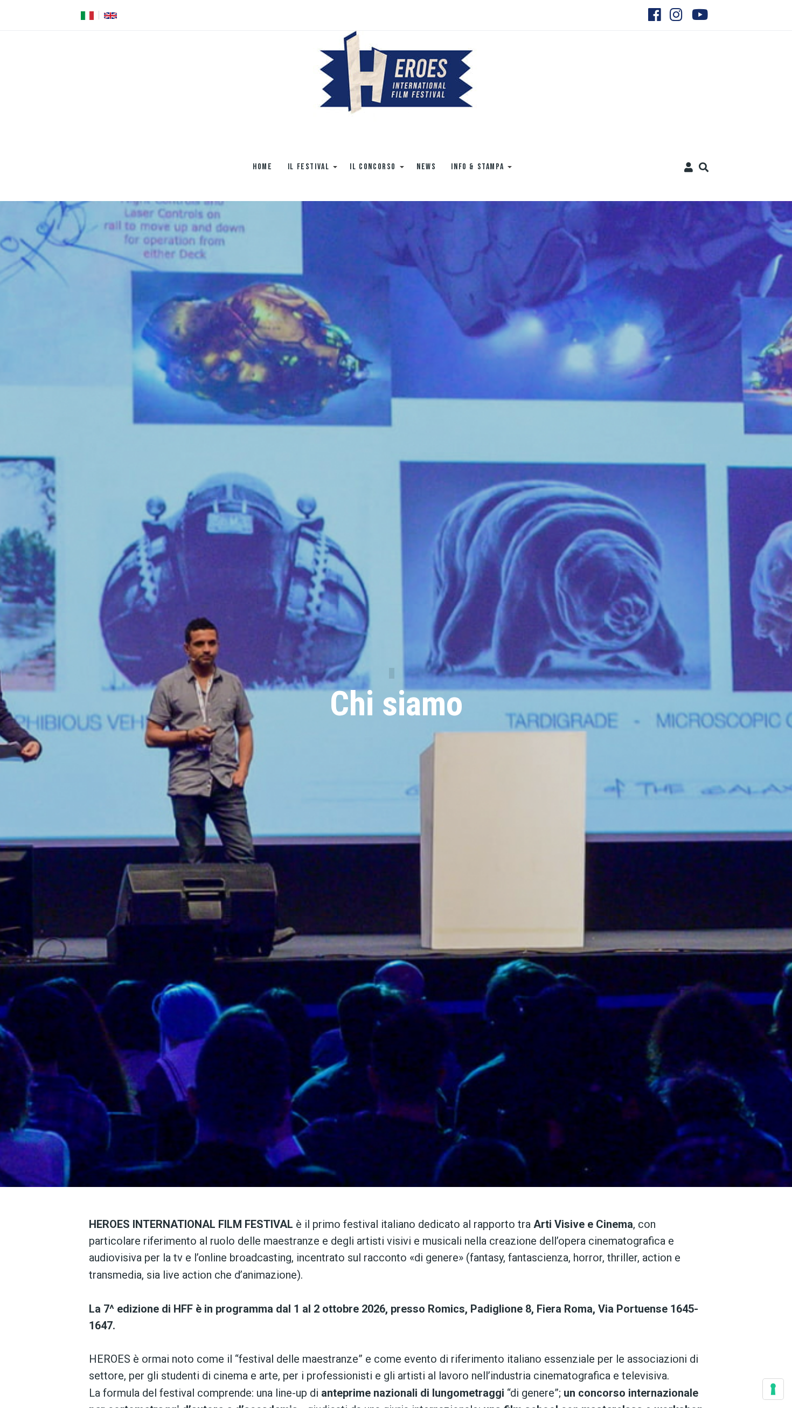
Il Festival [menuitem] (305, 171)
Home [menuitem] (262, 167)
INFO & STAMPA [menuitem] (473, 171)
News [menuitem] (426, 167)
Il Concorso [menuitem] (369, 171)
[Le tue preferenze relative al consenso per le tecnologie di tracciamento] (773, 1389)
